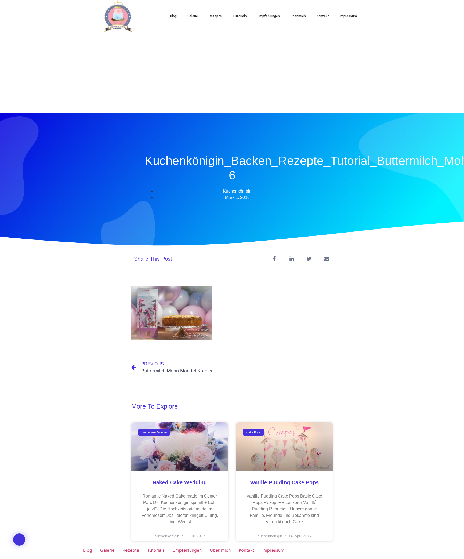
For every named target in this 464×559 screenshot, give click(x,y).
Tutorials (240, 16)
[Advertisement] (232, 72)
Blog (173, 16)
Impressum (348, 16)
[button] (379, 16)
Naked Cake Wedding (180, 482)
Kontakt (323, 16)
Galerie (192, 16)
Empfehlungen (269, 16)
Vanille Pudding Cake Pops (284, 482)
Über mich (298, 16)
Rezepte (215, 16)
